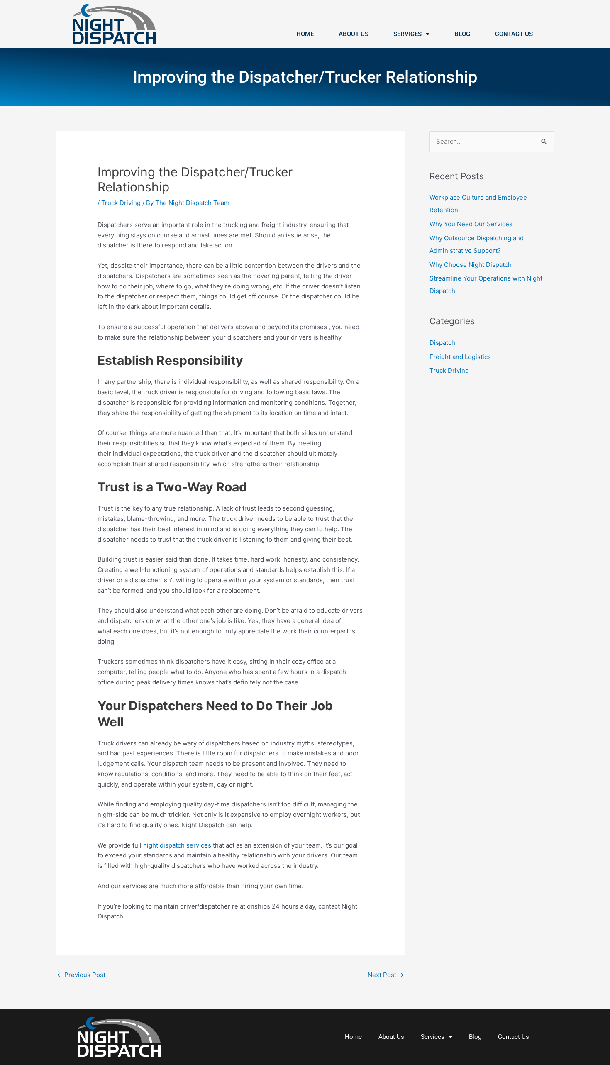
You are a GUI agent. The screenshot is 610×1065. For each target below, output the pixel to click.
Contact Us (514, 34)
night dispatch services (177, 845)
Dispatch (442, 343)
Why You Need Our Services (470, 224)
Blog (462, 34)
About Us (353, 34)
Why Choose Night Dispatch (470, 265)
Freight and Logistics (460, 357)
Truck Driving (121, 203)
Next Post (386, 975)
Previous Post (81, 975)
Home (305, 34)
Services (407, 34)
